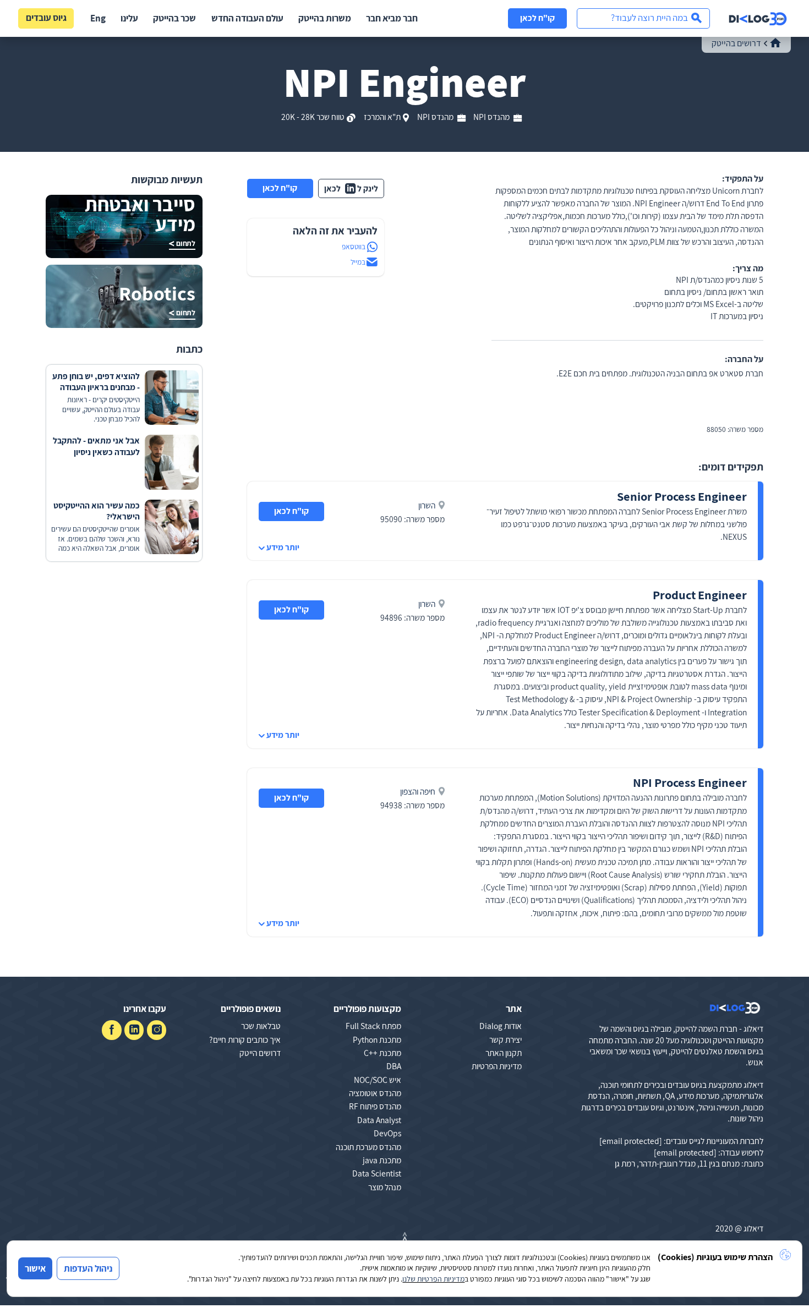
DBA (393, 1065)
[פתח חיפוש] (643, 18)
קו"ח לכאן (537, 17)
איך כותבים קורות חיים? (245, 1039)
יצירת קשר (505, 1039)
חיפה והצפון (417, 791)
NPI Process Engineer (690, 782)
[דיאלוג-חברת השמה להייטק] (758, 18)
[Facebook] (111, 1029)
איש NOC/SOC (377, 1079)
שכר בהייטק (174, 18)
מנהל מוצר (384, 1186)
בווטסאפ (353, 246)
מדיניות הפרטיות (497, 1065)
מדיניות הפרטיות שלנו (433, 1279)
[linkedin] (134, 1029)
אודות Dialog (500, 1025)
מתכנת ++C (382, 1052)
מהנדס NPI (491, 116)
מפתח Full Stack (373, 1025)
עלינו (129, 18)
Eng (98, 18)
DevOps (387, 1133)
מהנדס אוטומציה (375, 1092)
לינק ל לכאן (351, 188)
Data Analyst (379, 1119)
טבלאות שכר (261, 1025)
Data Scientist (376, 1173)
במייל (358, 262)
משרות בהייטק (324, 18)
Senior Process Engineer (682, 496)
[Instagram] (156, 1029)
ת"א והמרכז (382, 116)
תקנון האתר (503, 1052)
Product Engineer (700, 595)
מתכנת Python (377, 1039)
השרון (426, 505)
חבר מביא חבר (392, 18)
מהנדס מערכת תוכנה (368, 1146)
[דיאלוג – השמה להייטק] (735, 1008)
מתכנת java (382, 1159)
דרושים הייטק (260, 1052)
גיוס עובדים (46, 18)
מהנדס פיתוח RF (375, 1106)
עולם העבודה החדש (247, 18)
